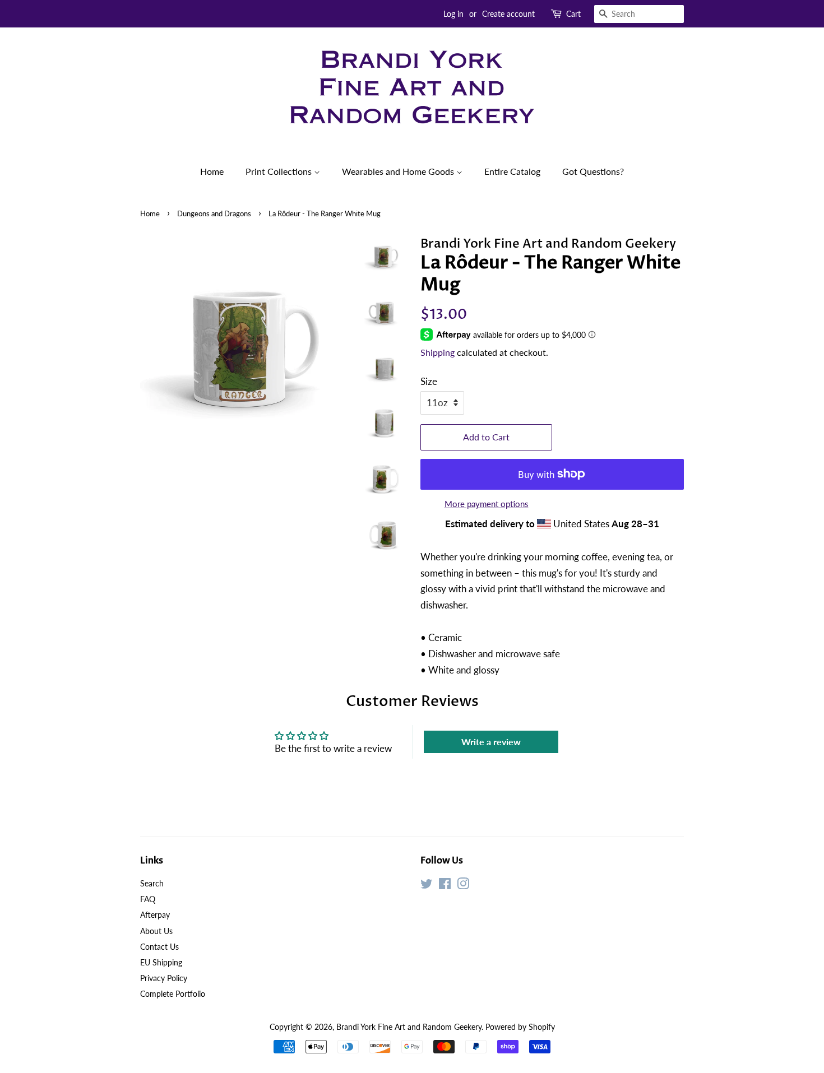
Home (212, 171)
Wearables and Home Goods (399, 171)
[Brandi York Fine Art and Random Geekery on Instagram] (463, 885)
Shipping (437, 352)
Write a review (491, 741)
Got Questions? (593, 171)
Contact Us (159, 946)
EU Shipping (161, 962)
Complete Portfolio (172, 993)
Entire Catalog (512, 171)
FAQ (147, 899)
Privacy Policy (163, 978)
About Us (156, 931)
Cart (573, 13)
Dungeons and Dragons (214, 213)
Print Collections (280, 171)
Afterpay (155, 914)
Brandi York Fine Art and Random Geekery (409, 1027)
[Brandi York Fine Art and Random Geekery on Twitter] (426, 885)
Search (152, 883)
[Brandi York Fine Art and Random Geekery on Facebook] (444, 885)
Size (428, 381)
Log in (453, 13)
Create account (508, 13)
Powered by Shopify (520, 1027)
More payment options (487, 504)
